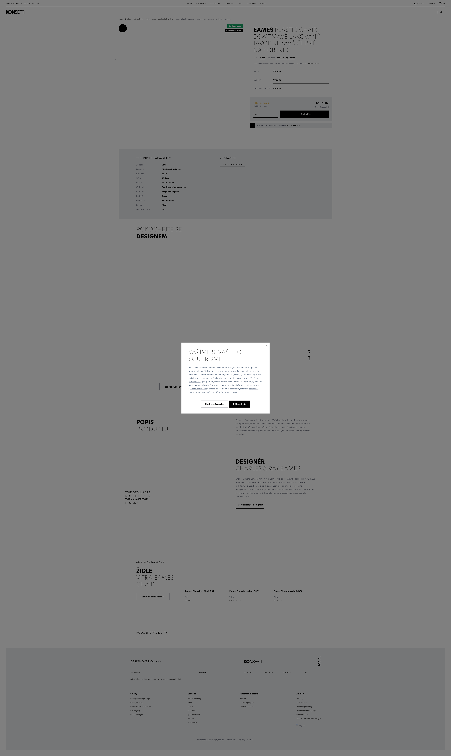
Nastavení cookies (199, 389)
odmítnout (253, 389)
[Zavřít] (266, 345)
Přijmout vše (194, 382)
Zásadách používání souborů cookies (220, 392)
